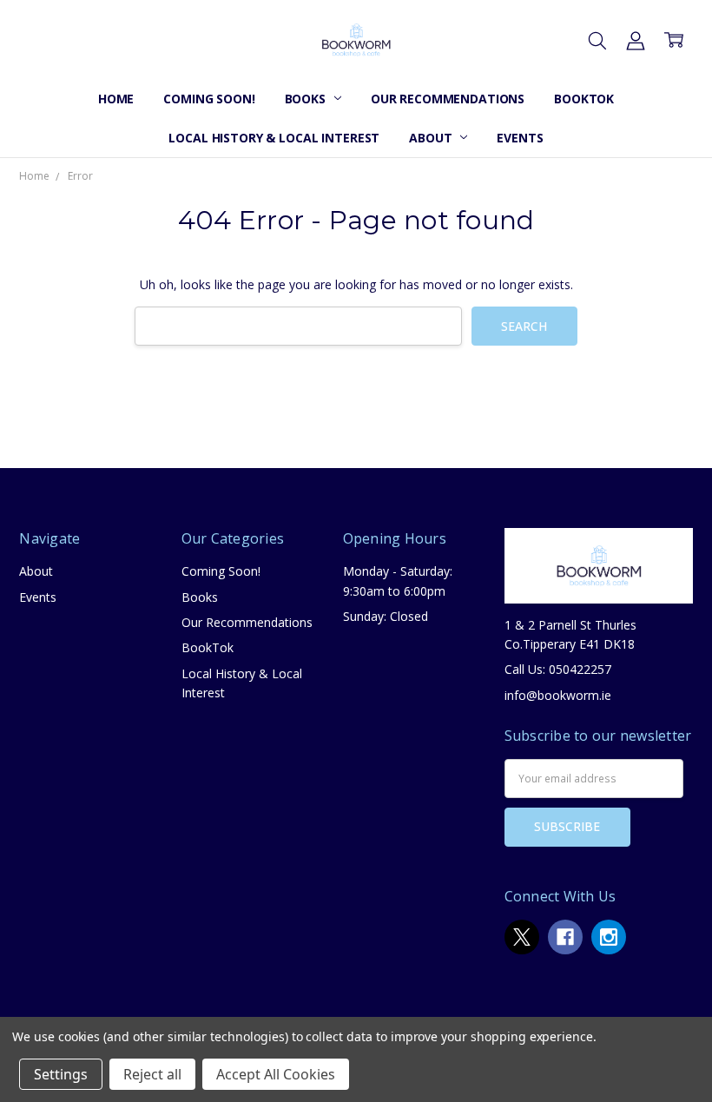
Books (307, 98)
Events (520, 137)
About (432, 137)
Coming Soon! (208, 98)
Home (116, 98)
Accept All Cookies (275, 1074)
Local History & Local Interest (273, 137)
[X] (521, 937)
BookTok (584, 98)
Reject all (152, 1074)
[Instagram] (608, 937)
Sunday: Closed (385, 616)
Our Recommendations (447, 98)
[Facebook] (565, 937)
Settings (61, 1074)
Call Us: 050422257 (557, 669)
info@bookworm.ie (557, 695)
